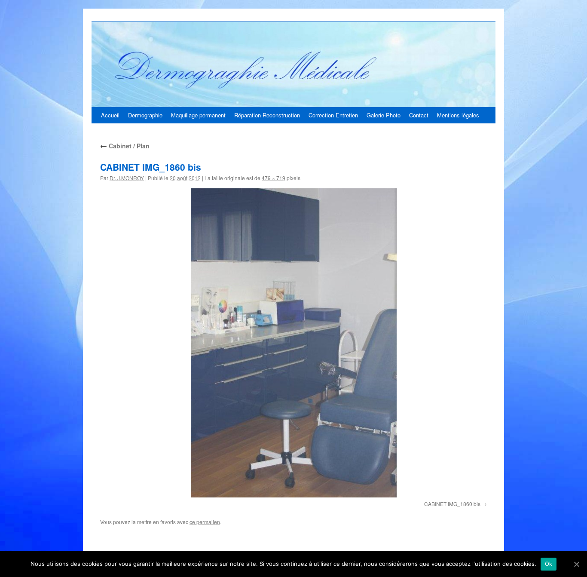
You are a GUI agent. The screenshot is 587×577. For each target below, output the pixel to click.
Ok (549, 563)
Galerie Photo (384, 115)
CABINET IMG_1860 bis (452, 503)
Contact (418, 115)
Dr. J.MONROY (127, 177)
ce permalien (205, 521)
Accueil (110, 115)
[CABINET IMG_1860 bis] (293, 342)
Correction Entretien (333, 115)
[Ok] (576, 564)
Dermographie (145, 115)
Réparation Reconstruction (267, 115)
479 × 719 (273, 177)
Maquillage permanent (198, 115)
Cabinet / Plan (125, 145)
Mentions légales (458, 115)
